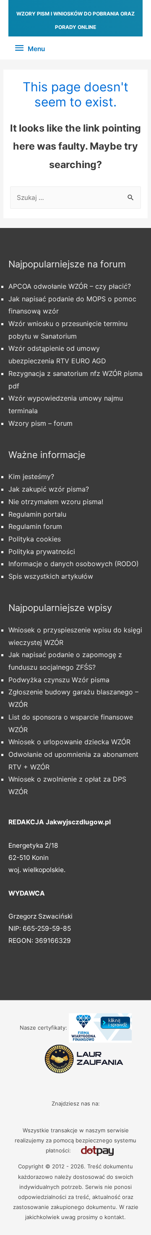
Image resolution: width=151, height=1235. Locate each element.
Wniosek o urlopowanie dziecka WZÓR (69, 742)
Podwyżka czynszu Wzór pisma (58, 680)
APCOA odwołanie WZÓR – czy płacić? (69, 286)
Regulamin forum (35, 526)
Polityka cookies (34, 539)
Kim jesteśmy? (31, 476)
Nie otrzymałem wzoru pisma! (55, 501)
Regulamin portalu (37, 514)
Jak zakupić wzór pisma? (48, 489)
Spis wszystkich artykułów (50, 576)
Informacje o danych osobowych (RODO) (73, 563)
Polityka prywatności (41, 551)
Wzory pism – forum (40, 423)
